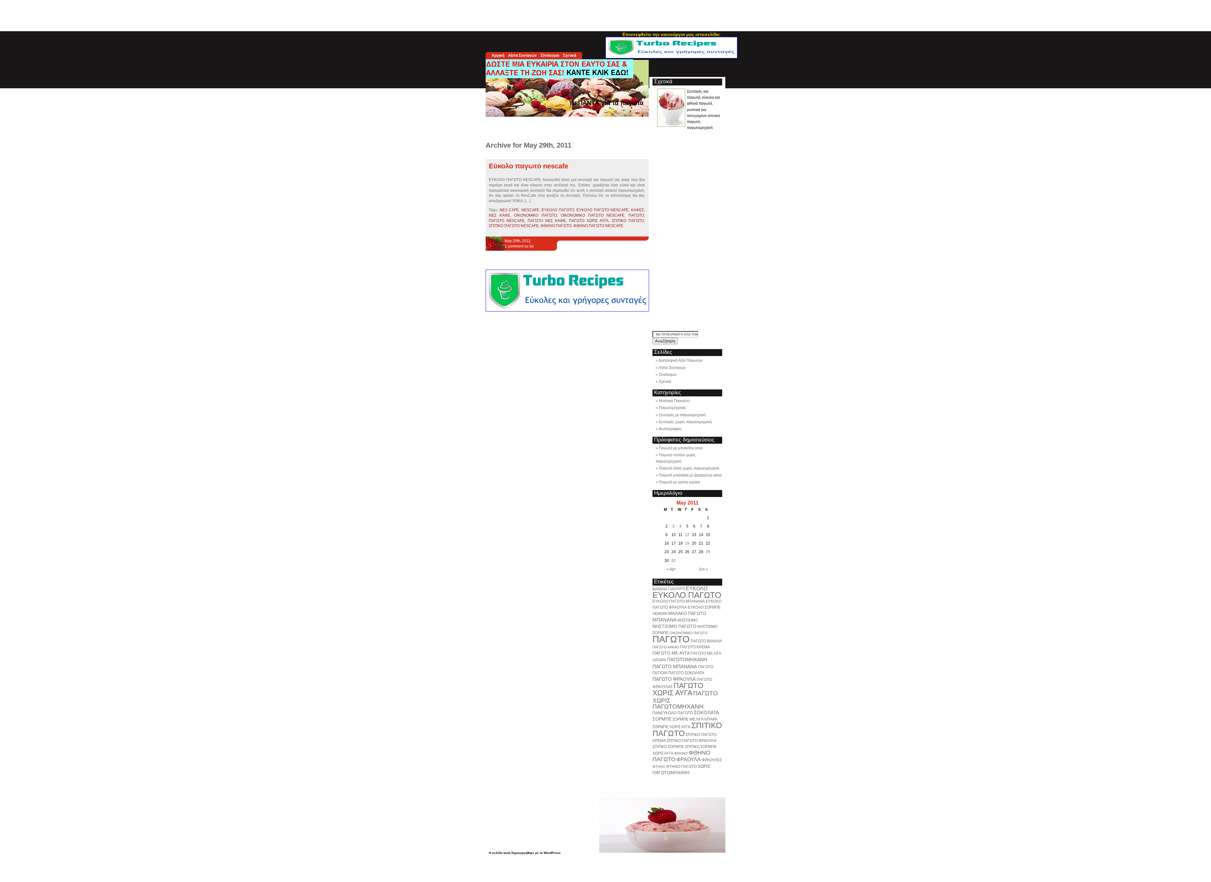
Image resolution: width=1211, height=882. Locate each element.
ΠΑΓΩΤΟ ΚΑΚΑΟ (665, 647)
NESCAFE (530, 210)
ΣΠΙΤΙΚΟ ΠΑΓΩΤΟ (628, 221)
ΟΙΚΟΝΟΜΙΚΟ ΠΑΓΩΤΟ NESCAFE (592, 215)
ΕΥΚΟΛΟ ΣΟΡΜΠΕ (704, 607)
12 (687, 535)
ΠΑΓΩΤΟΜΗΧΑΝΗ (687, 659)
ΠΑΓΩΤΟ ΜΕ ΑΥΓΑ (671, 653)
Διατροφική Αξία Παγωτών (680, 360)
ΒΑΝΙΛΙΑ (659, 589)
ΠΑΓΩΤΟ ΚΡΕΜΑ (695, 647)
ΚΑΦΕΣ (637, 210)
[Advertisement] (605, 14)
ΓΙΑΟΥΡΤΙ (676, 589)
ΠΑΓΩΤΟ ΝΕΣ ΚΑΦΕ (547, 221)
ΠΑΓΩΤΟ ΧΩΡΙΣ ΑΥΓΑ (589, 221)
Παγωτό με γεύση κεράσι (679, 482)
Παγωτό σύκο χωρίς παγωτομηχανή (689, 468)
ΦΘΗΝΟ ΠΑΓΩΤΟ (556, 226)
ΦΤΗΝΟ (658, 766)
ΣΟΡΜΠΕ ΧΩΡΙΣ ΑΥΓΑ (671, 727)
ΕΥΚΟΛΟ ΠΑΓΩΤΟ (557, 210)
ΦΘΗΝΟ (681, 753)
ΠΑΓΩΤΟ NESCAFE (506, 221)
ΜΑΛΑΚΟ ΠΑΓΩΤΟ (687, 613)
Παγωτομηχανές (672, 408)
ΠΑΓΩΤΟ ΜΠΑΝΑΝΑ (674, 666)
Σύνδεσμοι (550, 55)
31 (673, 560)
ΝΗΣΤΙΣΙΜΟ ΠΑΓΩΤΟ (674, 626)
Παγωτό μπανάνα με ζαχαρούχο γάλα (690, 475)
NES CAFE (509, 210)
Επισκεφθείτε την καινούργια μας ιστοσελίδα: (672, 34)
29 (708, 552)
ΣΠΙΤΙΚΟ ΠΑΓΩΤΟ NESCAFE (514, 226)
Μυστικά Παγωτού (674, 401)
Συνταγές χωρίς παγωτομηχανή (685, 422)
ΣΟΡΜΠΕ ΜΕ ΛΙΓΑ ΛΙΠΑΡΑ (694, 719)
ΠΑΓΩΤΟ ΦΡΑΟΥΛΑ (674, 679)
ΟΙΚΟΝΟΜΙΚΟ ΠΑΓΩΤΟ (535, 215)
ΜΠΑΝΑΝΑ (664, 619)
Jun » (703, 569)
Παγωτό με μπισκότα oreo (681, 448)
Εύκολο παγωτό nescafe (528, 166)
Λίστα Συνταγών (522, 55)
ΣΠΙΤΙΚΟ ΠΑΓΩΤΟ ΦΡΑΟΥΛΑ (692, 741)
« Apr (671, 569)
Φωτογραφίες (670, 429)
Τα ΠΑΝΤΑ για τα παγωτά (606, 102)
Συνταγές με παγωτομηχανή (682, 415)
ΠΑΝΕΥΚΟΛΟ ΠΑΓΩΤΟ (672, 713)
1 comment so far (519, 246)
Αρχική (498, 55)
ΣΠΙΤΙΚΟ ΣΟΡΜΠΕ (668, 747)
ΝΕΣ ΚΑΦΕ (499, 215)
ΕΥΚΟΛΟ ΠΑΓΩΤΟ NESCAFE (602, 210)
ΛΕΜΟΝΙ (659, 613)
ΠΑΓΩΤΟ (636, 215)
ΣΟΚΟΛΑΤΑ (706, 712)
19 (687, 543)
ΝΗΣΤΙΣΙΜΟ (687, 620)
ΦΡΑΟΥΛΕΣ (712, 760)
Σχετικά (569, 55)
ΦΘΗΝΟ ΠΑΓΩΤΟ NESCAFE (598, 226)
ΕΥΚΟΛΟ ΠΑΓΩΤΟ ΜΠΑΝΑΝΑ (678, 601)
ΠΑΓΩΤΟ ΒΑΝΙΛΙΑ (706, 641)
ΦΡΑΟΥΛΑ (688, 759)
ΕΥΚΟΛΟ (696, 588)
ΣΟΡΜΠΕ (661, 718)
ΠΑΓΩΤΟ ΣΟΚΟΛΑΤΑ (686, 673)
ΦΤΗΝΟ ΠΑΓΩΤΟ (681, 766)
